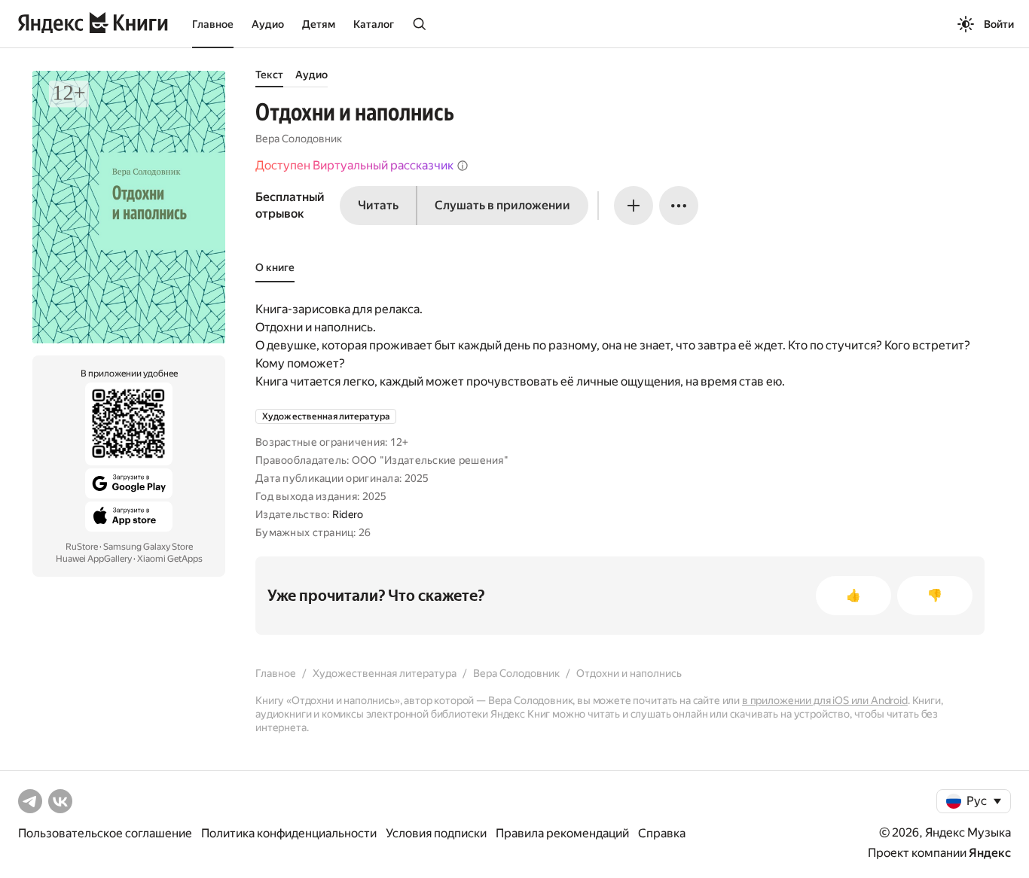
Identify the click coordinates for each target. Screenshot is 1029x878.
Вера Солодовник (298, 139)
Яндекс (990, 853)
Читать (378, 205)
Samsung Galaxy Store (148, 546)
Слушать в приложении (502, 205)
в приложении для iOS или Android (825, 700)
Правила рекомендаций (562, 833)
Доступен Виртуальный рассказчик (354, 165)
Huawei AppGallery (94, 558)
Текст (269, 75)
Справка (661, 833)
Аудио (268, 24)
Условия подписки (436, 833)
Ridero (348, 514)
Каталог (373, 24)
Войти (999, 24)
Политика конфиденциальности (289, 833)
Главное (213, 24)
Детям (318, 24)
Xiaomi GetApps (170, 558)
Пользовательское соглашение (105, 833)
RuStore (82, 546)
